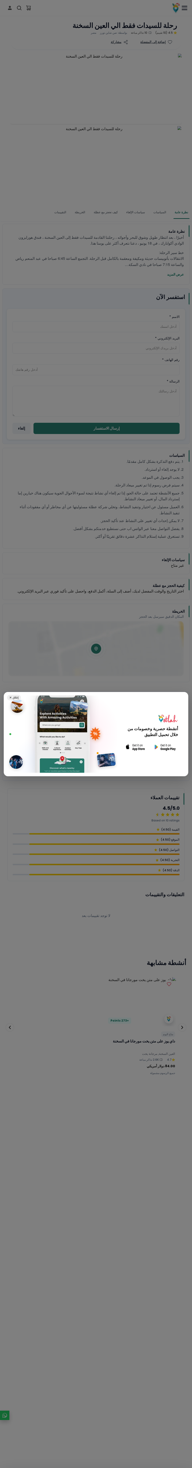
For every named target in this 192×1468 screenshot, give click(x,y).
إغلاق (13, 697)
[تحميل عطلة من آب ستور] (135, 747)
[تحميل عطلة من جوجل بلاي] (164, 747)
